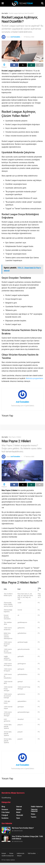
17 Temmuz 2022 (29, 456)
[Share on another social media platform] (39, 65)
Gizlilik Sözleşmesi (8, 856)
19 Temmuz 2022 (29, 37)
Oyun (18, 818)
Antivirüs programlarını (34, 378)
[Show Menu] (3, 3)
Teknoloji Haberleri (34, 810)
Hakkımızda (20, 853)
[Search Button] (42, 3)
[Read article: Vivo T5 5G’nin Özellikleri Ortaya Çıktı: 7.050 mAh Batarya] (6, 838)
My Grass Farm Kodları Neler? (23, 828)
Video (33, 814)
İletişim (19, 856)
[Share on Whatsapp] (31, 65)
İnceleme (5, 818)
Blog (3, 806)
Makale (18, 809)
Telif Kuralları (32, 853)
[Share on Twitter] (23, 65)
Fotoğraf (5, 815)
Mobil (18, 812)
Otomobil (19, 815)
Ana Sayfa (5, 13)
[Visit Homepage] (22, 3)
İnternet (19, 806)
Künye (11, 853)
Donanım (5, 809)
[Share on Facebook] (14, 65)
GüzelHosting (6, 798)
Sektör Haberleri (37, 806)
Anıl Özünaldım (15, 37)
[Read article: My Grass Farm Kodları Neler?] (6, 830)
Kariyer (4, 853)
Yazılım (33, 817)
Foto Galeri (6, 812)
